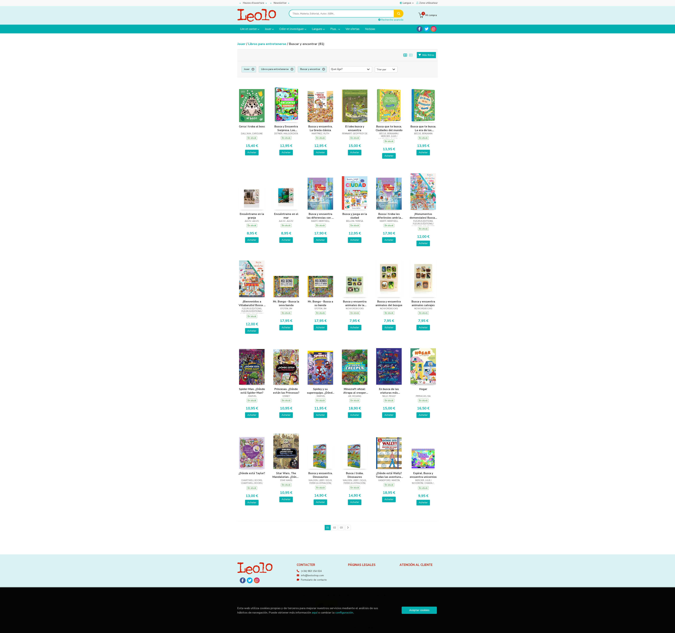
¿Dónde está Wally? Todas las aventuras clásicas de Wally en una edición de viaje (389, 475)
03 (341, 527)
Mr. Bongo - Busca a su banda (320, 303)
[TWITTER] (426, 29)
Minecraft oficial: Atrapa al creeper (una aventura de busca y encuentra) (355, 390)
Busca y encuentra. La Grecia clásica (320, 128)
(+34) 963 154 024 (311, 571)
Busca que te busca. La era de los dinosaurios (423, 128)
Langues (317, 29)
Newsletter (280, 3)
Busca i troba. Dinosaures (355, 475)
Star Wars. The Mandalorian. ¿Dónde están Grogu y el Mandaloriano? (286, 475)
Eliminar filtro (253, 69)
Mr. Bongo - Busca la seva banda (286, 303)
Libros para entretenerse (267, 44)
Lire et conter (249, 29)
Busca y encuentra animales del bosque (388, 303)
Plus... (334, 29)
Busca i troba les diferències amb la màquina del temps (389, 215)
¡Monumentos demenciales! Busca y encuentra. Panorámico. (423, 215)
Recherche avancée (392, 19)
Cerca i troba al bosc (252, 126)
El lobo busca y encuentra (354, 128)
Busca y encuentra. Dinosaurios (320, 475)
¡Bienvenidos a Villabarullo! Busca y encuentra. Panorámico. (252, 303)
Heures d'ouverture (253, 3)
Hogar (423, 389)
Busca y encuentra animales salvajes (423, 303)
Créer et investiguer (291, 29)
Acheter (251, 152)
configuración (344, 613)
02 (334, 527)
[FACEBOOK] (419, 29)
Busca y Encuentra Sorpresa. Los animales (286, 128)
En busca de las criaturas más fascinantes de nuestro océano (389, 390)
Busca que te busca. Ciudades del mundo (389, 128)
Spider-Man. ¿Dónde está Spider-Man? (252, 390)
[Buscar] (398, 14)
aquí (314, 613)
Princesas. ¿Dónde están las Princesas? (286, 390)
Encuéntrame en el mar (286, 215)
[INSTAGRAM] (433, 29)
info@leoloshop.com (312, 575)
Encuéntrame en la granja (252, 215)
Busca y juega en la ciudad (354, 215)
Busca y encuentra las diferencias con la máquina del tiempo (320, 215)
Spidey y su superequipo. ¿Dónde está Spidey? (320, 390)
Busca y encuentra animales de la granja (355, 303)
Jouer (268, 29)
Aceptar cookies (419, 610)
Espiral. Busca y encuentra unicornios (423, 475)
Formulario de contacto (314, 580)
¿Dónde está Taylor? (252, 473)
